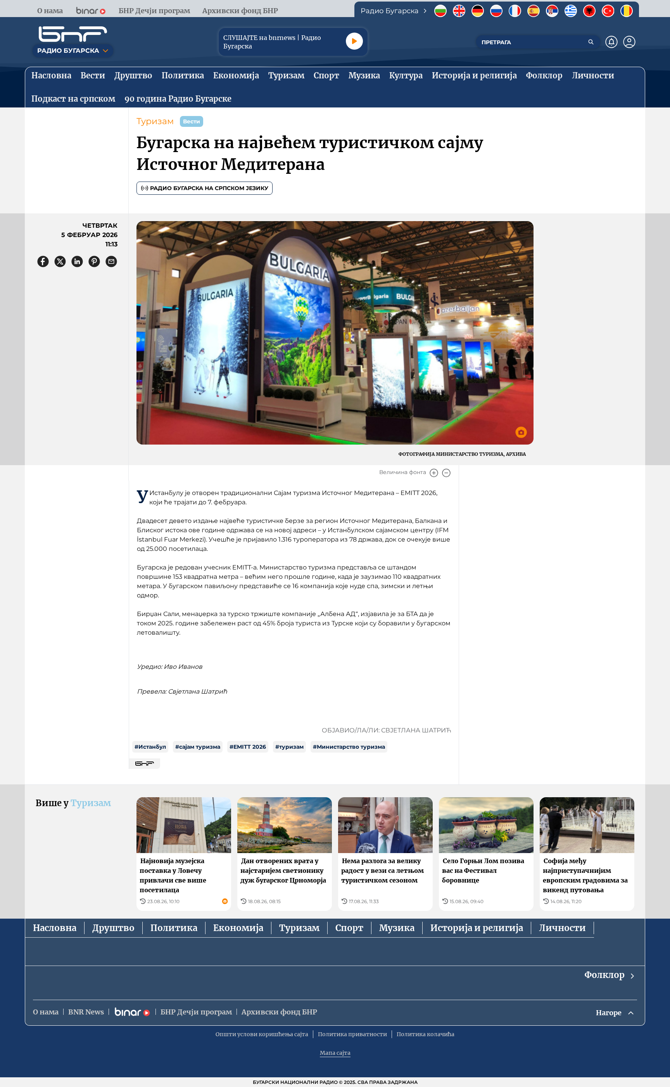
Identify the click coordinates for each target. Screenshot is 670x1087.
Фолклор (605, 974)
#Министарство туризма (349, 746)
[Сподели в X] (60, 261)
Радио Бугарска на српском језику (209, 188)
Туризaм (155, 121)
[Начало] (73, 34)
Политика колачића (425, 1034)
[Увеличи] (434, 473)
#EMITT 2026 (248, 746)
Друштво (113, 928)
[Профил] (629, 41)
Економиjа (238, 928)
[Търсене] (591, 42)
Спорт (349, 928)
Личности (562, 928)
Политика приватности (352, 1034)
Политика (173, 928)
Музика (396, 928)
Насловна (54, 928)
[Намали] (446, 473)
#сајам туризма (197, 746)
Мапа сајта (335, 1052)
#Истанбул (150, 746)
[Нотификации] (611, 41)
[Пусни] (354, 41)
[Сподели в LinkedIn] (77, 261)
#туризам (289, 746)
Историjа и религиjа (476, 928)
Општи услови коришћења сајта (262, 1034)
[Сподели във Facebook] (43, 261)
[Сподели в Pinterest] (94, 261)
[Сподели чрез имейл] (111, 261)
